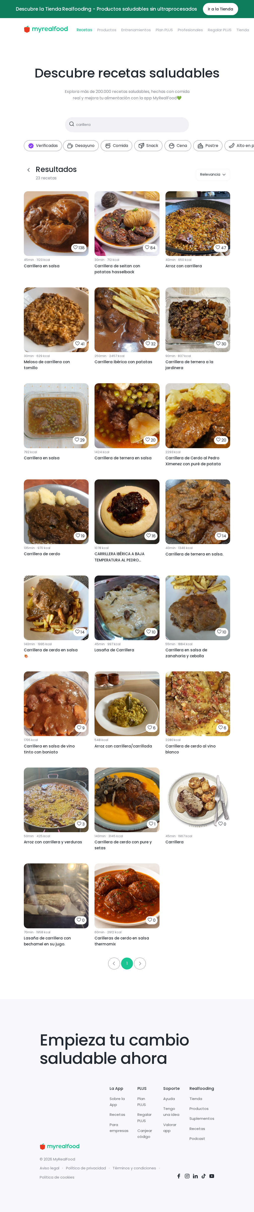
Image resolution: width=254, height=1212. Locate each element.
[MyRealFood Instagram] (187, 1177)
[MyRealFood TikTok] (203, 1177)
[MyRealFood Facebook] (178, 1177)
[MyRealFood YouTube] (211, 1177)
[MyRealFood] (46, 30)
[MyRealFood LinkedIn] (195, 1177)
